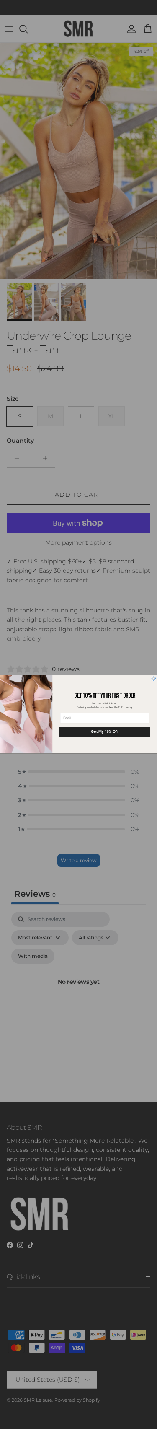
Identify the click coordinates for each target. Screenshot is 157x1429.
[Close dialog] (153, 678)
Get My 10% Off (104, 732)
